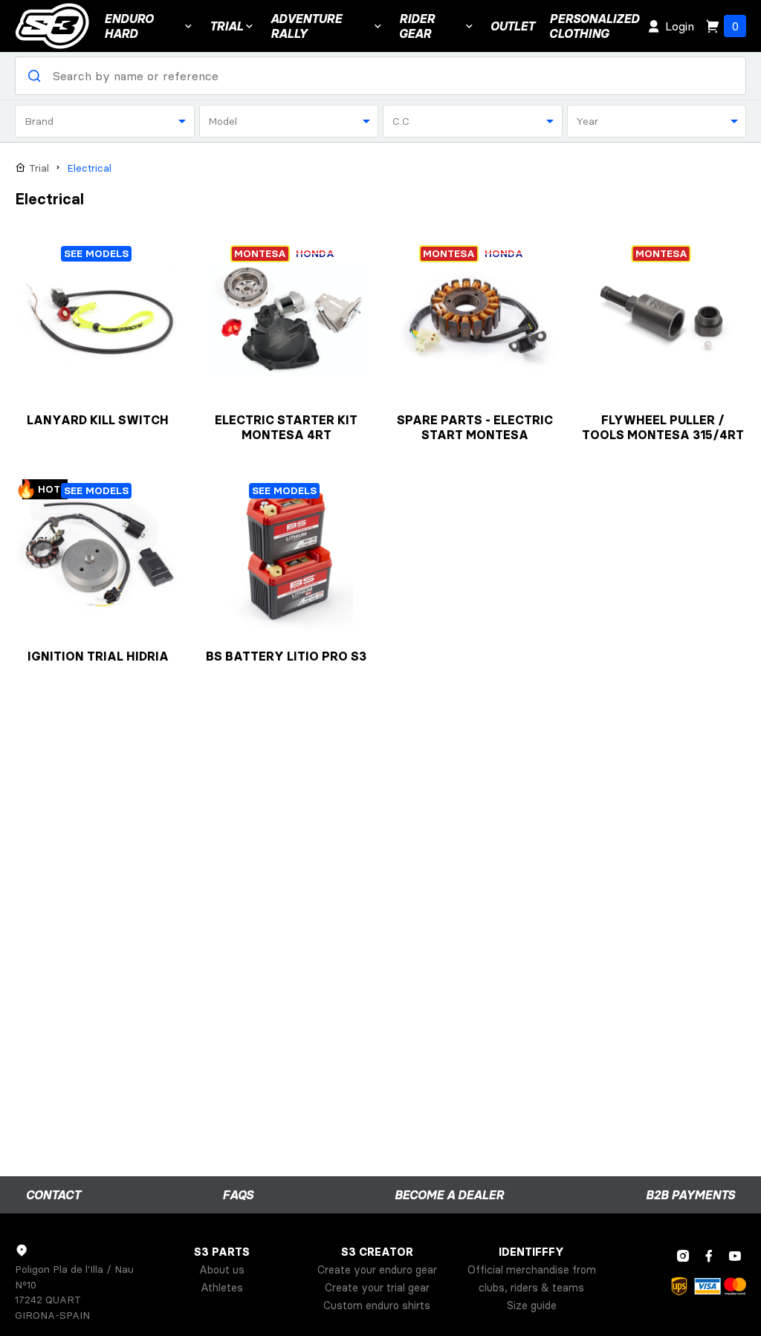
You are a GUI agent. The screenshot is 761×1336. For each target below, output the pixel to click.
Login (679, 26)
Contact (53, 1194)
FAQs (237, 1194)
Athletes (222, 1287)
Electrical (89, 168)
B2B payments (690, 1194)
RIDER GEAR (417, 26)
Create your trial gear (377, 1287)
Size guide (532, 1305)
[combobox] (105, 121)
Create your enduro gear (377, 1270)
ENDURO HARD (128, 26)
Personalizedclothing (594, 26)
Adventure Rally (306, 26)
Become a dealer (449, 1194)
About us (222, 1270)
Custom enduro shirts (376, 1305)
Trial (226, 26)
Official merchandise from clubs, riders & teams (531, 1278)
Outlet (512, 26)
